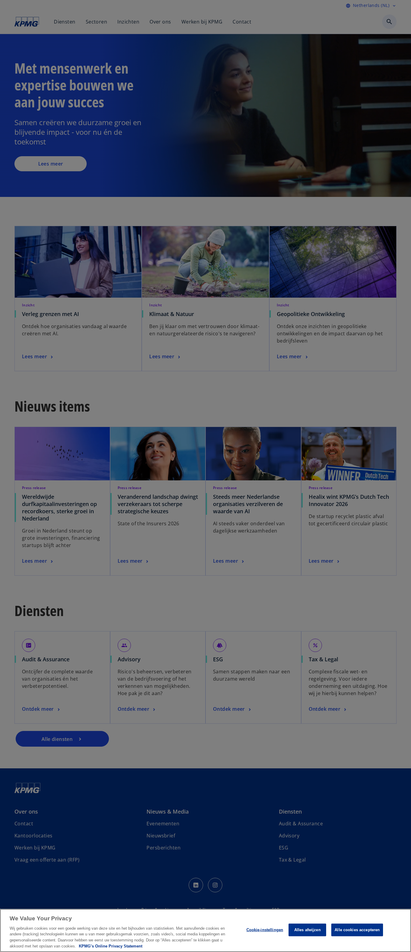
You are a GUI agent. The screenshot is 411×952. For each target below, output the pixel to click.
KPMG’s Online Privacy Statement (110, 946)
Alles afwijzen (307, 930)
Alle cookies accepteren (357, 930)
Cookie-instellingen (264, 930)
